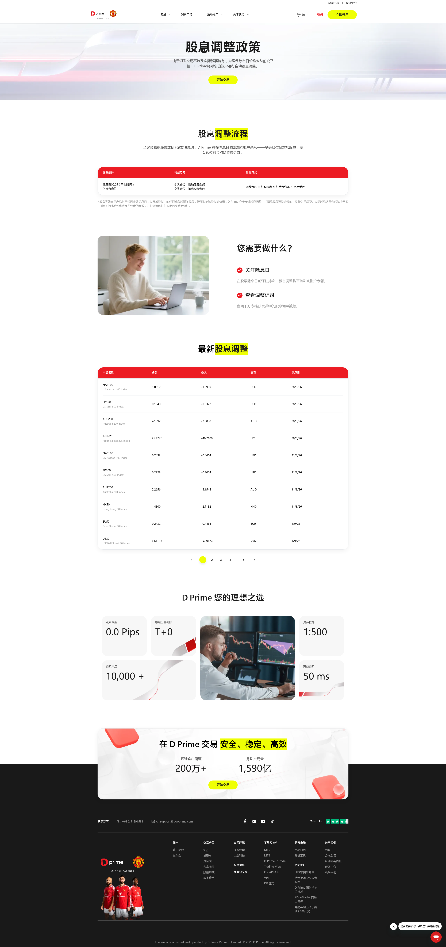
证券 (206, 850)
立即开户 (342, 15)
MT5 (267, 850)
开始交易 (223, 80)
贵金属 (207, 861)
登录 (320, 15)
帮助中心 (333, 3)
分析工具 (300, 855)
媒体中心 (351, 3)
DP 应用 (269, 883)
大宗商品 (208, 866)
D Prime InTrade (275, 861)
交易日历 (300, 850)
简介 (327, 850)
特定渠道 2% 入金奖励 (306, 880)
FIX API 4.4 (271, 872)
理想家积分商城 (304, 872)
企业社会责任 (333, 861)
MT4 (267, 855)
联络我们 (330, 872)
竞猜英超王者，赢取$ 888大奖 (306, 909)
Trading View (272, 866)
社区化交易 (241, 872)
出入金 (177, 855)
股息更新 (239, 865)
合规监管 (330, 855)
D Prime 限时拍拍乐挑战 (306, 889)
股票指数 (208, 872)
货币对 (207, 855)
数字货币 (208, 878)
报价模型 (239, 850)
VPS (266, 878)
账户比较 (178, 850)
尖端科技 (239, 855)
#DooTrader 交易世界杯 (306, 899)
